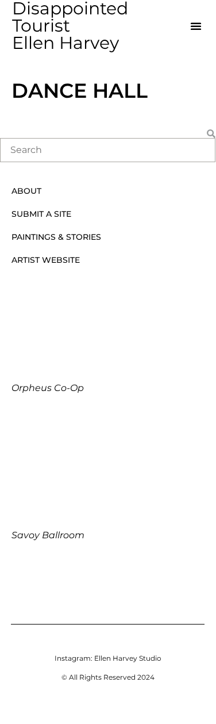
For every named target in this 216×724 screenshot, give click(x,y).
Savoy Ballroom (47, 535)
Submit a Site (41, 214)
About (26, 191)
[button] (196, 26)
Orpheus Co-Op (47, 387)
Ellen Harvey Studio (127, 658)
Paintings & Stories (56, 237)
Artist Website (45, 260)
